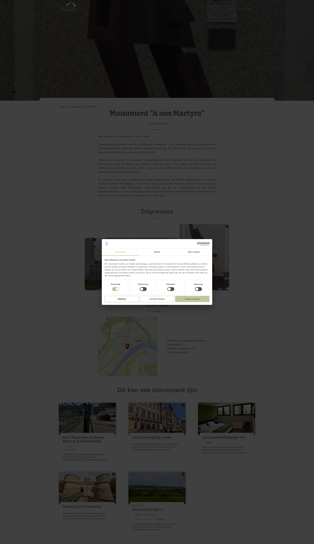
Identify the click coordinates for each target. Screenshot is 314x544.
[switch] (143, 289)
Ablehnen (122, 299)
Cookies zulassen (192, 299)
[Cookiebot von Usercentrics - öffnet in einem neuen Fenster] (198, 244)
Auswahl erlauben (157, 299)
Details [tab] (157, 252)
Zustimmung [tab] (120, 252)
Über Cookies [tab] (194, 252)
